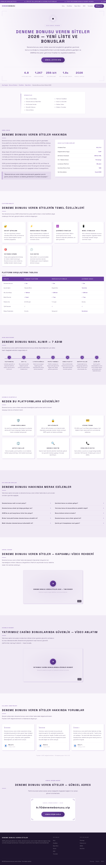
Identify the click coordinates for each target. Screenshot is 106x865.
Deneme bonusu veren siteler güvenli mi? (79, 518)
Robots (97, 861)
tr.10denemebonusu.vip (53, 807)
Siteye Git (99, 6)
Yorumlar (90, 6)
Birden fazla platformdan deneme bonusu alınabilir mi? (26, 518)
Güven (54, 848)
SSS (84, 6)
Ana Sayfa (5, 85)
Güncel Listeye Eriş (53, 60)
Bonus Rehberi (13, 85)
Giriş (63, 6)
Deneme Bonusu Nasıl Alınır (33, 101)
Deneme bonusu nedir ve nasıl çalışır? (26, 503)
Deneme (8, 6)
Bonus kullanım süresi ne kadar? (79, 513)
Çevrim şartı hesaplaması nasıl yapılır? (79, 523)
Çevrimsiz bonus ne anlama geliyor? (79, 503)
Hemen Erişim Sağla (53, 814)
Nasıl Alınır (78, 6)
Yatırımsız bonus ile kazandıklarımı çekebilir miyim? (79, 508)
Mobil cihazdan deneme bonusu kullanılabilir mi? (26, 523)
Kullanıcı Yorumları (61, 107)
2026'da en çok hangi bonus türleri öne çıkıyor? (26, 513)
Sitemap (82, 840)
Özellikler (69, 6)
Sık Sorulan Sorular (31, 104)
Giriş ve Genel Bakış (31, 99)
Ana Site (82, 848)
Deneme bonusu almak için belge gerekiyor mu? (26, 508)
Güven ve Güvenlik (61, 101)
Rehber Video (60, 104)
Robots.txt (83, 843)
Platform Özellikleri (61, 99)
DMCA (81, 846)
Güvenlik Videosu (30, 107)
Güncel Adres (30, 110)
